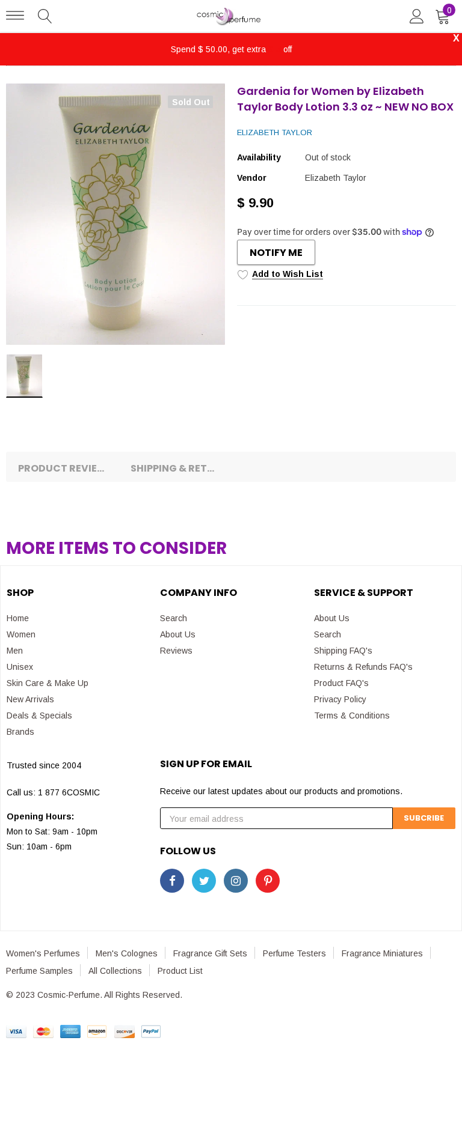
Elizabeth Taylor (274, 132)
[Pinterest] (268, 881)
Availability (259, 157)
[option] (115, 214)
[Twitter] (204, 881)
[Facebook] (172, 881)
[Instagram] (236, 881)
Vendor (251, 178)
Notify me (276, 253)
